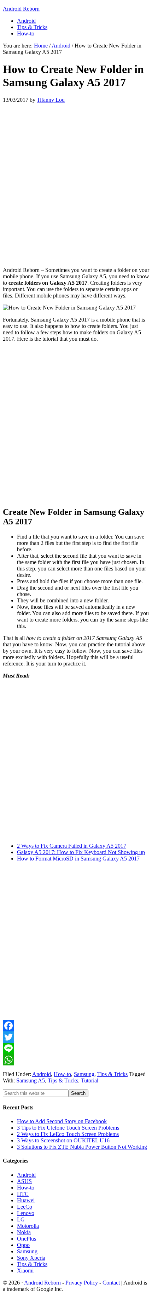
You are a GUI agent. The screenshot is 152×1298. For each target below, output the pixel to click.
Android (41, 1074)
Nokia (24, 1232)
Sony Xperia (31, 1258)
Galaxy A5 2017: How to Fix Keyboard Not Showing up (81, 852)
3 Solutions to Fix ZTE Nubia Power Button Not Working (82, 1147)
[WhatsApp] (76, 1059)
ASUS (24, 1181)
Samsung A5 (30, 1080)
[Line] (76, 1048)
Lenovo (25, 1213)
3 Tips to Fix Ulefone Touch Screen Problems (68, 1128)
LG (21, 1219)
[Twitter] (76, 1037)
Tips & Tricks (112, 1074)
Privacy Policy (81, 1283)
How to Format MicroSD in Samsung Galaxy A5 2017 (78, 859)
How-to (62, 1074)
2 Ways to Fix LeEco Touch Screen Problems (68, 1134)
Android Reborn (21, 9)
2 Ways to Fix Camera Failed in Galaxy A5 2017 (71, 846)
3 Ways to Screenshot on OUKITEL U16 (63, 1140)
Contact (111, 1283)
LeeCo (24, 1207)
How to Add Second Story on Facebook (62, 1121)
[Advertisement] (76, 185)
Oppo (23, 1245)
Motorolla (28, 1226)
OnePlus (26, 1239)
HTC (23, 1194)
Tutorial (89, 1080)
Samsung (84, 1074)
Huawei (26, 1200)
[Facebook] (76, 1025)
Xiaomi (25, 1271)
